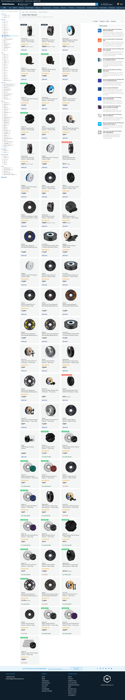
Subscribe (76, 668)
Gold (6, 75)
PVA (5, 37)
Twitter (100, 668)
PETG (6, 26)
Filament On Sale (8, 172)
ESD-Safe (7, 87)
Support (44, 687)
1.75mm (7, 15)
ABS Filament (64, 7)
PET (5, 24)
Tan (5, 72)
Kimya (6, 115)
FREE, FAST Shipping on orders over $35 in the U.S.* (12, 1)
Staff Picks (15, 7)
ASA (5, 30)
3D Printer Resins (103, 7)
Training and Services (46, 7)
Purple (6, 67)
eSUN (6, 110)
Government (45, 689)
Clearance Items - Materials (10, 174)
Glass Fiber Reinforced (9, 85)
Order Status (72, 681)
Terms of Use (72, 693)
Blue (6, 65)
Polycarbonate (8, 44)
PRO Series (7, 130)
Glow (6, 92)
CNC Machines (111, 7)
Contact (70, 679)
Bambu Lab (38, 7)
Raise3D (6, 135)
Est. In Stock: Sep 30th (25, 486)
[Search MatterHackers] (96, 4)
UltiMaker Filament (8, 145)
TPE (5, 50)
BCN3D (6, 107)
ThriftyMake (7, 143)
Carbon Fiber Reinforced (10, 84)
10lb (5, 164)
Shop (43, 676)
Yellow (6, 62)
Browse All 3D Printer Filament (9, 11)
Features (3, 82)
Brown (6, 70)
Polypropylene (7, 47)
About (70, 676)
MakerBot (7, 120)
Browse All (4, 177)
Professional (46, 683)
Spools (7, 152)
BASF (5, 106)
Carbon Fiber (7, 35)
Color (2, 52)
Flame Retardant (8, 89)
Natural (6, 78)
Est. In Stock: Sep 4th (46, 515)
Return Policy (72, 689)
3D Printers (21, 7)
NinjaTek (6, 123)
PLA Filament (56, 7)
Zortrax (6, 146)
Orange (6, 60)
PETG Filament (71, 7)
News (43, 679)
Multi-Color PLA (8, 80)
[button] (24, 4)
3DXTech (6, 102)
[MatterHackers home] (8, 4)
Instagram (103, 668)
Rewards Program (73, 685)
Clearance (102, 21)
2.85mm (7, 17)
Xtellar (6, 140)
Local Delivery (72, 683)
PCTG (6, 27)
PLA (6, 21)
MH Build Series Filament (92, 7)
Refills (6, 150)
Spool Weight (4, 154)
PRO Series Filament (80, 7)
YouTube (111, 668)
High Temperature (8, 94)
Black (6, 54)
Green (6, 64)
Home (23, 12)
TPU (6, 48)
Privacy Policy (72, 691)
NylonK (6, 127)
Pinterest (108, 668)
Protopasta (7, 132)
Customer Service (29, 1)
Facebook (97, 668)
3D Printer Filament (29, 7)
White (6, 57)
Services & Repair (47, 691)
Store (27, 12)
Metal (6, 34)
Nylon (6, 32)
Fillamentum (7, 112)
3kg (5, 160)
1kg (6, 159)
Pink (6, 69)
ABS (6, 22)
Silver (6, 77)
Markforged (7, 122)
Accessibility (72, 695)
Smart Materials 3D (8, 138)
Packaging (4, 149)
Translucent (7, 98)
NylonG (6, 125)
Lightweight (7, 95)
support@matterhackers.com (15, 679)
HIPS (5, 42)
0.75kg (6, 157)
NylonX (6, 128)
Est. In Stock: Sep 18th (67, 456)
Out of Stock (65, 486)
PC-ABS (6, 45)
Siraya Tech (7, 137)
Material (3, 19)
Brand (2, 101)
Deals (2, 166)
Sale (10, 7)
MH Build (7, 119)
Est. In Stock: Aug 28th (46, 456)
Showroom (45, 681)
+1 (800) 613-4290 (36, 1)
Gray (6, 55)
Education (45, 685)
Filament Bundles (8, 169)
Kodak (6, 114)
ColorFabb (7, 109)
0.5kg (6, 156)
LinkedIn (106, 668)
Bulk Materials (8, 168)
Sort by (107, 21)
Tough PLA (7, 29)
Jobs (69, 687)
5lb (5, 162)
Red (6, 59)
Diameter (3, 14)
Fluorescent (7, 90)
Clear (6, 73)
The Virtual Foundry (9, 141)
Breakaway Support (8, 39)
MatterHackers (8, 117)
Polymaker (7, 133)
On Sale (96, 21)
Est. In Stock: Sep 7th (25, 604)
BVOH (6, 40)
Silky (6, 97)
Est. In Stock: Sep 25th (67, 604)
